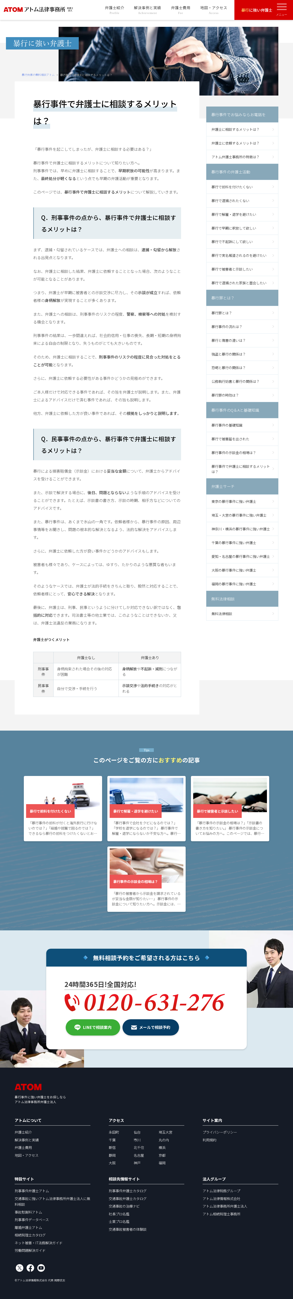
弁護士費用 (180, 10)
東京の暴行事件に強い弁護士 (234, 501)
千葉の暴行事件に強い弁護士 (234, 542)
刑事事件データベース (32, 1219)
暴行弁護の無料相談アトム (38, 75)
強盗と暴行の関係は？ (229, 353)
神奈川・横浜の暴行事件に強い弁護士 (241, 528)
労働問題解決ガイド (30, 1250)
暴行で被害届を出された (230, 438)
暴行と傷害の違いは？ (229, 340)
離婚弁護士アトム (28, 1227)
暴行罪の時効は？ (225, 394)
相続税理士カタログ (30, 1234)
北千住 (139, 1147)
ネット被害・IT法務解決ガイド (38, 1242)
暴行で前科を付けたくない (232, 186)
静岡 (112, 1155)
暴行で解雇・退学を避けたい (234, 214)
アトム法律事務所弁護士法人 (225, 1206)
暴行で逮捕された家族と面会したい (239, 282)
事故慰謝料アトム (28, 1211)
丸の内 (164, 1139)
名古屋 (139, 1155)
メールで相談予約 (154, 1027)
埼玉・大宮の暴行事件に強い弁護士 (239, 515)
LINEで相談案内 (97, 1027)
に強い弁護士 (256, 10)
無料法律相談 (222, 613)
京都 (162, 1155)
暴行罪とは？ (222, 312)
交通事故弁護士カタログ (127, 1198)
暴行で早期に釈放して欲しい (234, 227)
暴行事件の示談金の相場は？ (234, 452)
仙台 (137, 1132)
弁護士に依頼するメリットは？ (236, 142)
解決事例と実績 (147, 10)
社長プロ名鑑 (119, 1213)
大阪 (112, 1162)
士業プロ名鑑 (119, 1221)
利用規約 (209, 1139)
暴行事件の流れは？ (227, 326)
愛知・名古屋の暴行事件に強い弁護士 (241, 556)
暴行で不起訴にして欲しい (232, 241)
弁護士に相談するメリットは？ (236, 129)
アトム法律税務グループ (221, 1190)
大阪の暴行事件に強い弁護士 (234, 570)
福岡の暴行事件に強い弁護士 (234, 583)
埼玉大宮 (165, 1132)
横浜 (162, 1147)
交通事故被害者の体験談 (127, 1229)
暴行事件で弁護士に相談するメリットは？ (241, 469)
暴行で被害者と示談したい (232, 268)
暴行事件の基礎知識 (227, 425)
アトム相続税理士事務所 (221, 1213)
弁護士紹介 (114, 10)
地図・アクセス (213, 10)
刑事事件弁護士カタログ (127, 1190)
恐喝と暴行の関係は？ (229, 367)
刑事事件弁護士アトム (32, 1190)
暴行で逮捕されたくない (230, 200)
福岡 (162, 1162)
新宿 (112, 1147)
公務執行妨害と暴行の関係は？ (236, 381)
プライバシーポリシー (220, 1132)
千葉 (112, 1139)
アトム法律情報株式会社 (221, 1198)
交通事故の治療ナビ (124, 1206)
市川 (137, 1139)
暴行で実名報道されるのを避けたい (239, 255)
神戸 (137, 1162)
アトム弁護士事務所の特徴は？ (236, 156)
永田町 (114, 1132)
